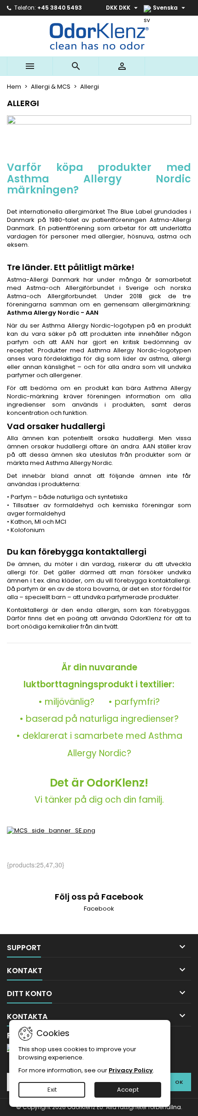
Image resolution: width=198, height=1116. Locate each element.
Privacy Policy (131, 1070)
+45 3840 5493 (59, 7)
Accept (128, 1089)
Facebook (99, 908)
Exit (52, 1089)
